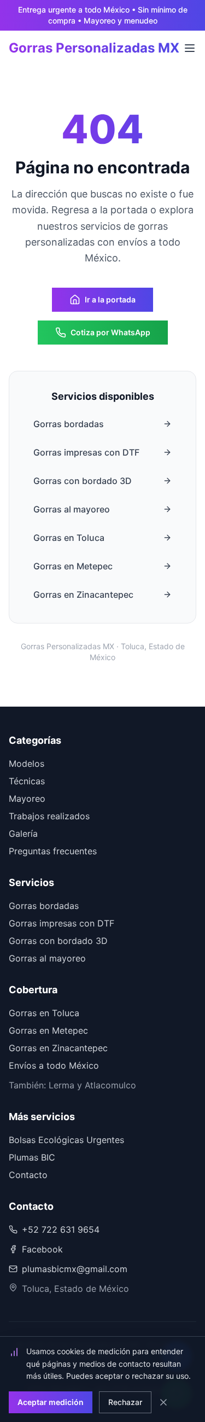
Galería (23, 833)
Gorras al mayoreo (71, 509)
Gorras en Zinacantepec (83, 594)
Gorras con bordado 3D (82, 480)
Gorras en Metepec (73, 566)
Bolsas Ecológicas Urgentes (66, 1139)
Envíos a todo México (54, 1065)
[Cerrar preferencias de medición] (163, 1402)
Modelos (26, 763)
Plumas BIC (32, 1157)
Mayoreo (27, 798)
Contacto (28, 1174)
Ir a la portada (110, 299)
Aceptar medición (50, 1402)
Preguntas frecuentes (53, 851)
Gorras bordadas (68, 423)
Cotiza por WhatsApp (110, 332)
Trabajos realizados (49, 816)
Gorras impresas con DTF (86, 452)
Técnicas (27, 781)
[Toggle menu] (189, 48)
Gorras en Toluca (68, 537)
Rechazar (125, 1402)
